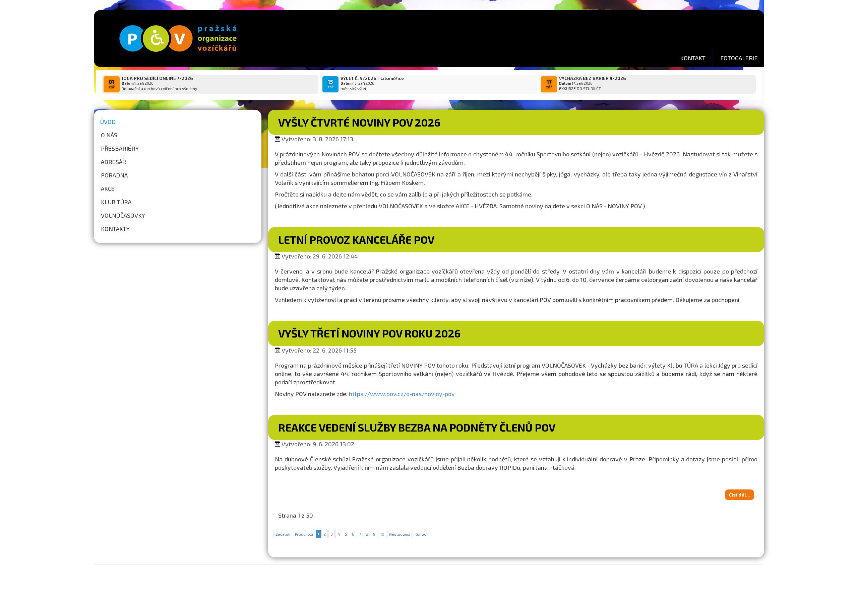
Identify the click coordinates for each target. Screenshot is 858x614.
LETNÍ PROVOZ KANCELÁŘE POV (356, 239)
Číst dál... (739, 494)
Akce (108, 188)
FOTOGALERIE (739, 58)
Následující (399, 534)
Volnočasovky (123, 215)
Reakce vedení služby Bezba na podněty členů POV (416, 427)
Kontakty (115, 228)
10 (382, 534)
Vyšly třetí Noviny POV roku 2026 (369, 333)
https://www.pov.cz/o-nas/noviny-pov (402, 393)
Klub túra (116, 202)
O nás (109, 135)
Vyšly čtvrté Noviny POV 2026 (359, 122)
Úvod (108, 121)
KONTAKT (693, 58)
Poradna (114, 175)
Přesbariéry (120, 148)
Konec (420, 534)
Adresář (113, 161)
